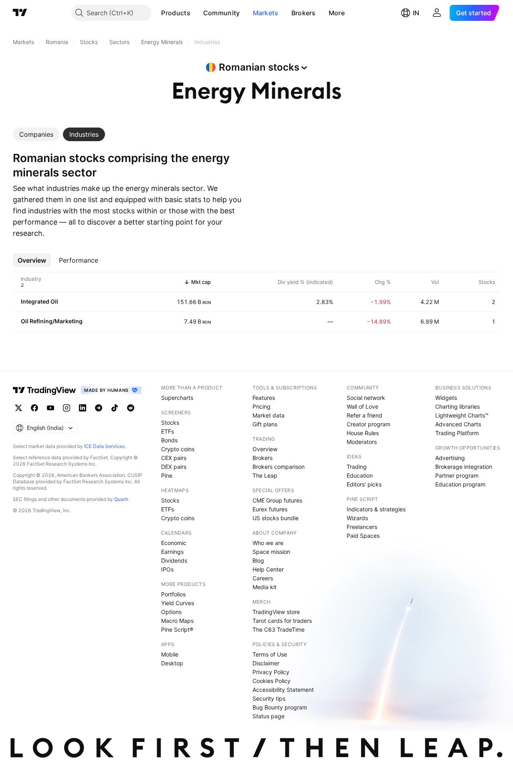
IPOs (167, 569)
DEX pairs (173, 466)
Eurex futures (269, 509)
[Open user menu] (437, 13)
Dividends (174, 560)
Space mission (271, 551)
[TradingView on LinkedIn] (82, 407)
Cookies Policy (271, 680)
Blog (258, 560)
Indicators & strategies (376, 509)
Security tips (268, 698)
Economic (173, 542)
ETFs (167, 431)
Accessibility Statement (283, 689)
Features (263, 397)
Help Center (268, 569)
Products (175, 13)
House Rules (363, 433)
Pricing (261, 406)
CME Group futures (277, 500)
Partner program (457, 475)
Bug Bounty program (279, 707)
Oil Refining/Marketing (52, 321)
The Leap (264, 475)
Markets (266, 13)
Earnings (172, 551)
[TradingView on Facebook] (34, 407)
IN (416, 13)
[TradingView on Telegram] (98, 407)
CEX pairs (173, 457)
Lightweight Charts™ (462, 415)
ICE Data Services (104, 446)
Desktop (172, 663)
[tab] (36, 134)
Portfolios (173, 594)
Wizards (357, 518)
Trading (357, 466)
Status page (268, 716)
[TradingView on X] (18, 407)
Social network (366, 397)
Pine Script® (177, 629)
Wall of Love (362, 406)
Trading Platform (457, 433)
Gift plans (264, 424)
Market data (268, 415)
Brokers (303, 13)
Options (171, 611)
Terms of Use (269, 654)
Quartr (121, 499)
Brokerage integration (463, 466)
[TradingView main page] (20, 12)
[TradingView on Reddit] (130, 407)
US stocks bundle (275, 518)
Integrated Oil (39, 301)
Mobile (169, 654)
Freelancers (362, 526)
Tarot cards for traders (282, 620)
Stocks (170, 422)
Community (221, 13)
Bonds (169, 440)
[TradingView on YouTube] (50, 407)
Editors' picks (364, 484)
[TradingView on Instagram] (66, 407)
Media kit (264, 587)
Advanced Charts (458, 424)
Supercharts (177, 397)
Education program (460, 484)
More (337, 13)
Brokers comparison (278, 466)
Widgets (446, 397)
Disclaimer (265, 663)
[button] (196, 13)
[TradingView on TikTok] (114, 407)
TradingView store (276, 611)
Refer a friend (364, 415)
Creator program (368, 424)
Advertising (450, 457)
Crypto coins (177, 449)
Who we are (267, 542)
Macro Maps (177, 620)
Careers (262, 578)
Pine (166, 475)
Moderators (362, 441)
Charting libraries (457, 406)
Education (360, 475)
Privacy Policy (270, 672)
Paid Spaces (363, 535)
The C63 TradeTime (278, 629)
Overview (264, 449)
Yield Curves (177, 603)
